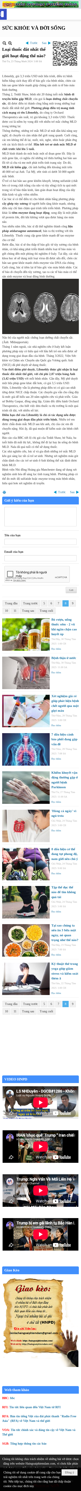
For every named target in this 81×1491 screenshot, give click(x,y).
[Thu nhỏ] (4, 43)
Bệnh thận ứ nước (63, 658)
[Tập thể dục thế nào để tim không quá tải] (26, 902)
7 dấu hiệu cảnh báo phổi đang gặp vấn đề (64, 739)
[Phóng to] (10, 43)
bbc (12, 1398)
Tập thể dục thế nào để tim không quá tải (63, 892)
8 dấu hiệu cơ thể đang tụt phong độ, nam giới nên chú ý (64, 854)
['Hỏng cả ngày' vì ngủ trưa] (26, 826)
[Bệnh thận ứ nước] (26, 673)
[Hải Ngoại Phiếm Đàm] (40, 4)
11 (15, 610)
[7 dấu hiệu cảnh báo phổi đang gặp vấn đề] (26, 749)
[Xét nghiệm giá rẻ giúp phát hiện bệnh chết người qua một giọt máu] (26, 711)
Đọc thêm (56, 649)
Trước (34, 43)
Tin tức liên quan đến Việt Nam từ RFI (34, 1407)
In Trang (4, 492)
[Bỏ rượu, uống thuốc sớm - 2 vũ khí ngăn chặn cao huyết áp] (26, 634)
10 (6, 610)
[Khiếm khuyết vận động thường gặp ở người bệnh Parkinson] (26, 787)
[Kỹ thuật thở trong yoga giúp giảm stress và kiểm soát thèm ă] (26, 978)
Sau (44, 43)
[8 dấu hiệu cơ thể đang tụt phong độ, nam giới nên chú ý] (26, 864)
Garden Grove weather (40, 1073)
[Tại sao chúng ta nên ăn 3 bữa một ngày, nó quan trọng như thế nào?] (26, 940)
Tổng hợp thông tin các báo (28, 1443)
